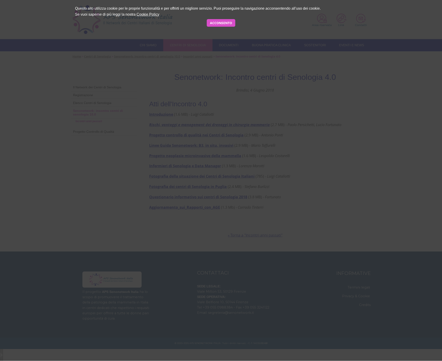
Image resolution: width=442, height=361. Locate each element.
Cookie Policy (148, 14)
